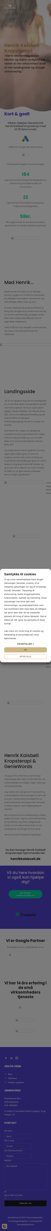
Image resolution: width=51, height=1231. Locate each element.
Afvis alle (25, 656)
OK (25, 649)
